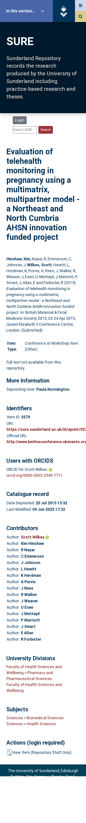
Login (19, 120)
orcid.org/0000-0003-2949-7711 (34, 475)
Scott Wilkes (33, 537)
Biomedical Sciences (45, 718)
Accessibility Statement (43, 812)
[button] (9, 752)
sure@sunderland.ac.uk (49, 788)
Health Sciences (41, 723)
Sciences (14, 718)
